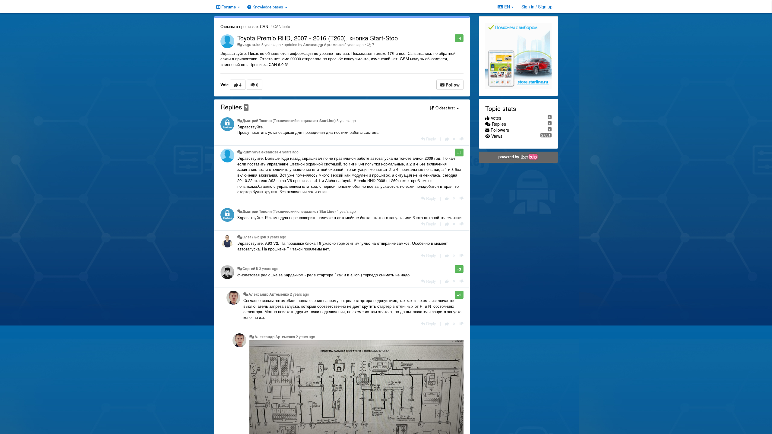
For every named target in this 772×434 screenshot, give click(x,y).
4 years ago (289, 152)
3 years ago (276, 237)
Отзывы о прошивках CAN (244, 26)
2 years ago (299, 294)
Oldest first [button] (445, 108)
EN (507, 7)
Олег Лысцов (254, 237)
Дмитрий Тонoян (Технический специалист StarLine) (289, 120)
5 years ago (346, 120)
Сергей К (250, 268)
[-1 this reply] (462, 139)
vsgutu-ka (251, 44)
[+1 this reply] (447, 139)
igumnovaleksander (260, 152)
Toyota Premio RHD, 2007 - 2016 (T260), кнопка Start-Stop (317, 37)
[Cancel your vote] (454, 139)
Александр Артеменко (323, 44)
